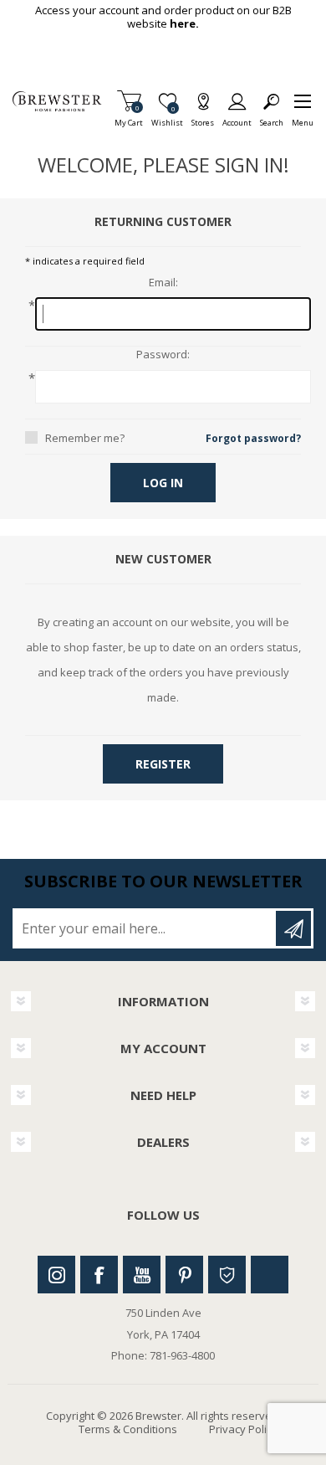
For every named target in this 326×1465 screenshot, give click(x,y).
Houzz (227, 1274)
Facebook (99, 1274)
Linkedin (269, 1274)
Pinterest (184, 1274)
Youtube (141, 1274)
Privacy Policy (243, 1429)
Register (163, 764)
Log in (163, 483)
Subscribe (293, 928)
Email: (163, 283)
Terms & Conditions (128, 1429)
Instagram (56, 1274)
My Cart (129, 117)
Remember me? (85, 437)
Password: (163, 355)
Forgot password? (253, 438)
